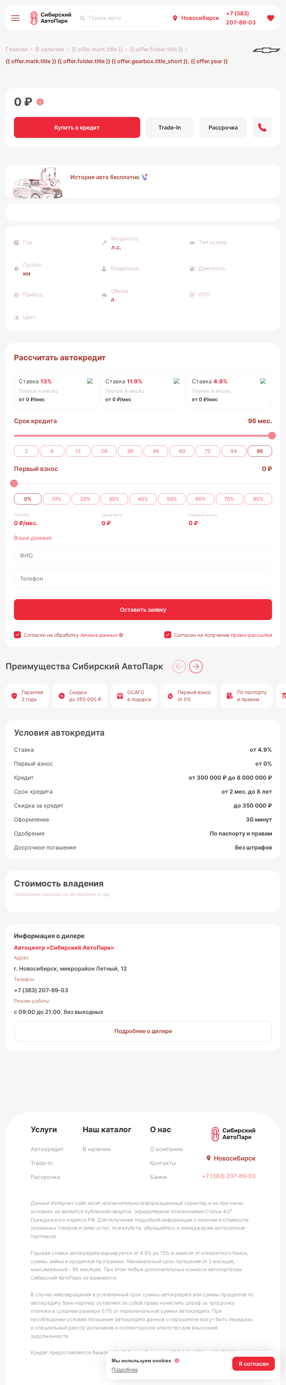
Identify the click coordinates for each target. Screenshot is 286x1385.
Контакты (163, 1162)
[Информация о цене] (40, 102)
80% (258, 499)
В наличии (50, 49)
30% (114, 499)
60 (182, 451)
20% (85, 499)
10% (56, 499)
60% (200, 499)
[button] (143, 181)
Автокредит (47, 1148)
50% (172, 499)
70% (229, 499)
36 (130, 451)
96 (260, 451)
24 (104, 451)
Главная (17, 49)
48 (156, 451)
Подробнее (125, 1369)
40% (143, 499)
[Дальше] (196, 666)
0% (27, 499)
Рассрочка (45, 1176)
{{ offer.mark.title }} (97, 49)
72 (208, 451)
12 (78, 451)
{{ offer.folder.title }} (156, 49)
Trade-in (42, 1162)
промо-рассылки (251, 635)
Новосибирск (200, 17)
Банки (158, 1176)
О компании (166, 1148)
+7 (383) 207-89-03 (41, 990)
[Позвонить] (262, 127)
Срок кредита (35, 421)
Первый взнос (36, 468)
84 (234, 451)
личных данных (99, 635)
